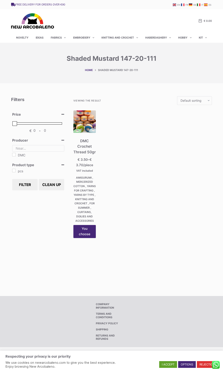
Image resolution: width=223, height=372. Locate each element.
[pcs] (14, 170)
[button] (168, 364)
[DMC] (14, 154)
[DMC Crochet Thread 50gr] (84, 121)
